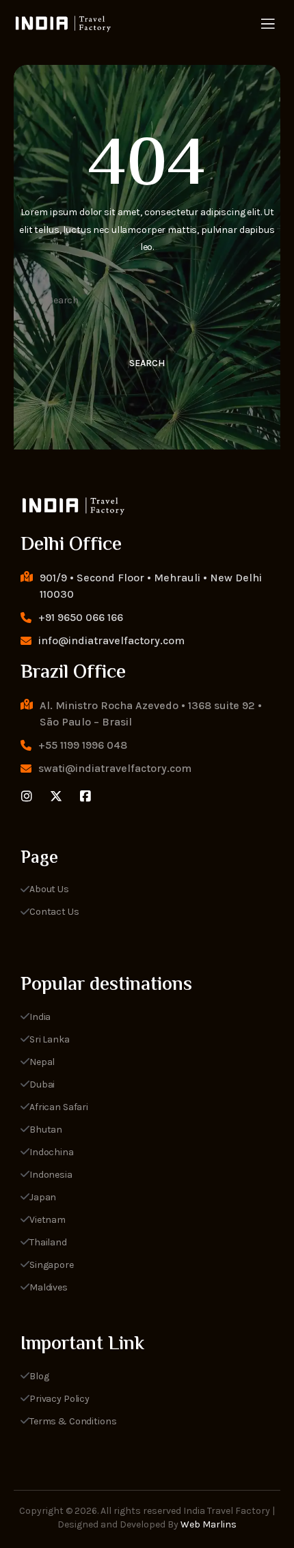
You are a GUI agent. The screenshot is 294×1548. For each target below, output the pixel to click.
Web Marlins (209, 1524)
